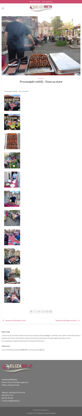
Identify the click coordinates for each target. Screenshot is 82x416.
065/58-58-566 (7, 398)
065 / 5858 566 (47, 2)
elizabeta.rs (45, 410)
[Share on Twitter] (39, 311)
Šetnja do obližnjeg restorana (66, 320)
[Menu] (3, 8)
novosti (41, 78)
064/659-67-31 (7, 395)
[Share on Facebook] (35, 311)
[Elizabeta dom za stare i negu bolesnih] (41, 8)
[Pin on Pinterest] (47, 311)
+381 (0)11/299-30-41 (16, 392)
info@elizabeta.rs (13, 401)
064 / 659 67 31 (35, 2)
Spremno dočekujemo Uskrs (15, 320)
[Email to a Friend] (43, 311)
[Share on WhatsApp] (31, 311)
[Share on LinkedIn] (50, 311)
